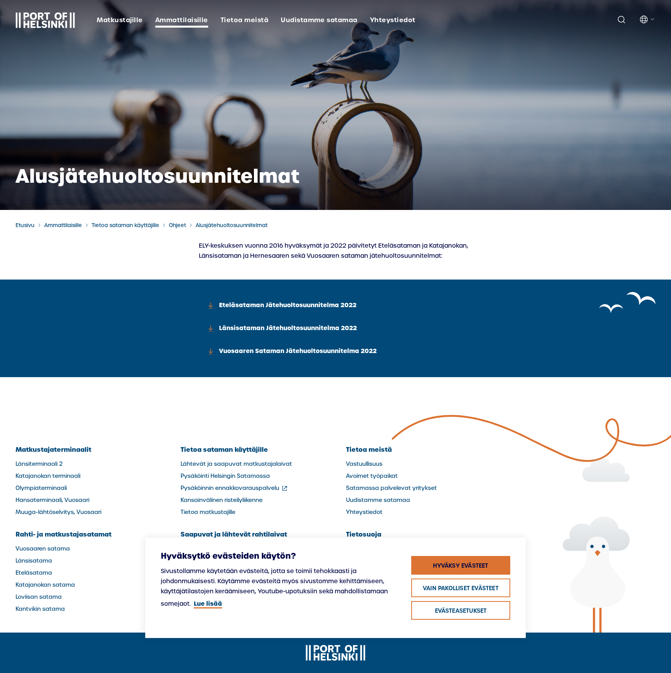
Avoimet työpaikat (372, 475)
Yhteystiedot (392, 20)
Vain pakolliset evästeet (461, 588)
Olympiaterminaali (41, 487)
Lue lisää (208, 604)
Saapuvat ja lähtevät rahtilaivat (234, 534)
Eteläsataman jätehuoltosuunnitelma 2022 (287, 305)
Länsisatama (34, 560)
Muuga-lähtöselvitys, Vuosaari (58, 512)
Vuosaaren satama (43, 548)
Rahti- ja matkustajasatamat (63, 534)
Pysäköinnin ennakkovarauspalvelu (235, 487)
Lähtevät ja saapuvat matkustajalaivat (236, 463)
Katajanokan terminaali (48, 475)
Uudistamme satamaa (319, 20)
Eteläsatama (34, 572)
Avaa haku (621, 20)
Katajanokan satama (45, 584)
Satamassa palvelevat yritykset (391, 487)
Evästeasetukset (461, 611)
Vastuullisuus (364, 463)
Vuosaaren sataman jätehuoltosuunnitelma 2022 (298, 351)
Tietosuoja (363, 534)
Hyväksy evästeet (460, 566)
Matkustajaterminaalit (53, 449)
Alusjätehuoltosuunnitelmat (232, 225)
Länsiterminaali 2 (39, 463)
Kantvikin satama (40, 608)
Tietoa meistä (244, 20)
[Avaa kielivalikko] (647, 19)
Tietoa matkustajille (208, 512)
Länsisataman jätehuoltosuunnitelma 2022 (288, 328)
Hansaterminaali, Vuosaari (52, 499)
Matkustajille (120, 20)
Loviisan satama (39, 596)
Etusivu (25, 225)
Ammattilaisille (181, 20)
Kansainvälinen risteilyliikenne (221, 499)
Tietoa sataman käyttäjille (125, 225)
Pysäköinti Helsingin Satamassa (225, 475)
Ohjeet (177, 225)
